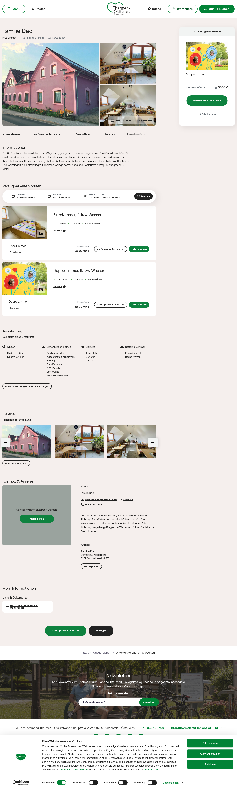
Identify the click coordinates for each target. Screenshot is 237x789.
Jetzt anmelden (118, 693)
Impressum (151, 769)
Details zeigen (171, 782)
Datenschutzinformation (73, 769)
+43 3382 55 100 (152, 728)
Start (85, 652)
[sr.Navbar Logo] (118, 8)
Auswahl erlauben (210, 753)
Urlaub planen (102, 652)
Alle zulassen (210, 743)
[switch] (93, 782)
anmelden (149, 702)
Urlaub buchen (219, 9)
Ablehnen (210, 764)
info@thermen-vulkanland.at (191, 728)
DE (217, 728)
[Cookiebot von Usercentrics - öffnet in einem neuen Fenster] (21, 782)
